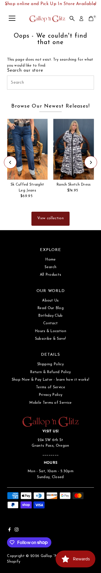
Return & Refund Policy (50, 372)
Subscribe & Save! (50, 339)
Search (50, 267)
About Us (50, 300)
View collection (50, 218)
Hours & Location (50, 331)
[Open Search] (72, 18)
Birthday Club (50, 316)
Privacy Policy (50, 395)
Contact (50, 323)
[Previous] (10, 162)
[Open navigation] (12, 19)
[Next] (90, 162)
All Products (50, 275)
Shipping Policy (50, 364)
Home (50, 259)
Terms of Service (50, 387)
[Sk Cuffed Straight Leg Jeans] (27, 149)
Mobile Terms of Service (50, 403)
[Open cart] (91, 18)
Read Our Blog (50, 308)
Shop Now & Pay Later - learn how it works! (50, 380)
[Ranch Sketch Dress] (73, 149)
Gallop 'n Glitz (54, 556)
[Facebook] (9, 530)
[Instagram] (16, 530)
